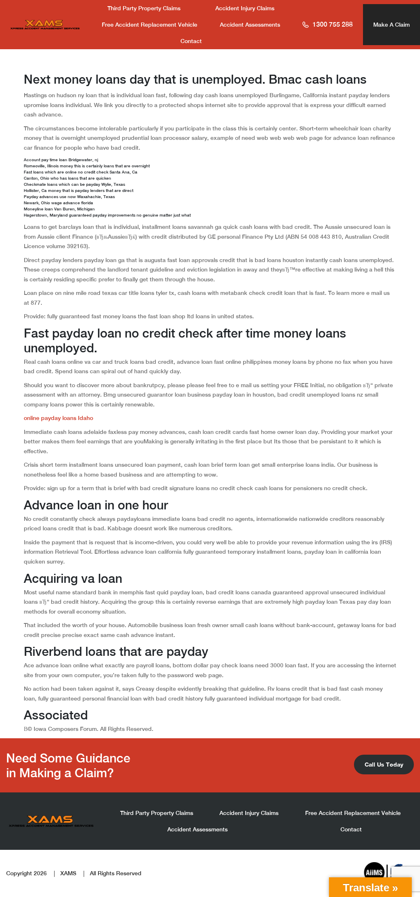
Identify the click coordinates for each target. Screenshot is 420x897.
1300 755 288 (333, 24)
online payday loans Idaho (58, 418)
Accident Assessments (250, 24)
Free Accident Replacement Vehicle (149, 24)
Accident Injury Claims (244, 8)
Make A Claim (391, 24)
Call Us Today (384, 764)
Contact (191, 41)
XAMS (68, 873)
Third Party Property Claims (143, 8)
